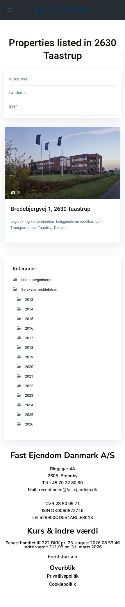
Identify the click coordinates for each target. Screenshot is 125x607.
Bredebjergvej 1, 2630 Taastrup (50, 208)
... (66, 227)
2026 (29, 424)
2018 (29, 347)
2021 (29, 376)
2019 (29, 357)
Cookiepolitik (62, 584)
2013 (29, 299)
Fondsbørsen (62, 556)
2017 (29, 338)
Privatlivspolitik (62, 576)
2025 (29, 414)
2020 (29, 366)
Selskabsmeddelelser (39, 289)
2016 (29, 328)
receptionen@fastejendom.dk (68, 490)
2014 (29, 309)
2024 (29, 405)
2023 (29, 395)
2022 (29, 386)
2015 (29, 319)
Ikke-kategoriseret (36, 280)
